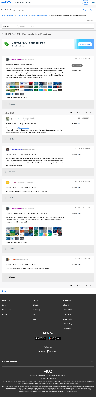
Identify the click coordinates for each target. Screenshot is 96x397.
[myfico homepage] (6, 2)
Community (36, 310)
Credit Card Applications (39, 15)
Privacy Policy (67, 319)
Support (35, 314)
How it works (6, 310)
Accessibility (67, 328)
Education (36, 305)
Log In (86, 2)
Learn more (74, 383)
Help (84, 10)
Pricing (28, 2)
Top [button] (5, 291)
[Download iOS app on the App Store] (40, 338)
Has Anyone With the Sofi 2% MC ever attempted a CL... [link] (69, 15)
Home (4, 305)
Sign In (92, 10)
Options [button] (90, 20)
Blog (34, 319)
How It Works (19, 2)
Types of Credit (22, 15)
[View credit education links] (92, 361)
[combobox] (55, 26)
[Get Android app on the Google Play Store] (54, 338)
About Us (66, 305)
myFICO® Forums (18, 10)
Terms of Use (67, 310)
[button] (92, 56)
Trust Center (67, 314)
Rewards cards (77, 65)
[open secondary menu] (93, 2)
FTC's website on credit (71, 391)
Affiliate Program (68, 324)
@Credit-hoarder (23, 128)
